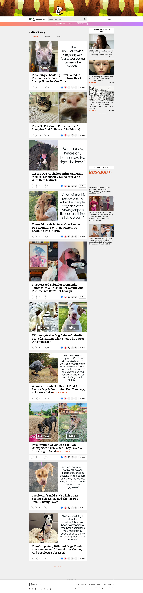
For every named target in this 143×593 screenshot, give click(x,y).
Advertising (91, 584)
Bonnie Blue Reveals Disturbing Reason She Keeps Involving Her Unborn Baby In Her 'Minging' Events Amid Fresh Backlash (101, 241)
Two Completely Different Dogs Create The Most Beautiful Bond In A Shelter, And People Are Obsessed (57, 549)
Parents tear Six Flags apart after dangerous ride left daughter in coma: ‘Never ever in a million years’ (101, 190)
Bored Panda (35, 584)
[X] (38, 589)
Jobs (104, 584)
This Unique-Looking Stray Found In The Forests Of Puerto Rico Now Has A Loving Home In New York (57, 78)
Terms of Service (109, 588)
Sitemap (74, 588)
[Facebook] (29, 589)
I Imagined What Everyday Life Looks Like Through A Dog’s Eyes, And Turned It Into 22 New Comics (101, 105)
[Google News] (50, 589)
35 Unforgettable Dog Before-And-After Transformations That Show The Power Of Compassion (58, 338)
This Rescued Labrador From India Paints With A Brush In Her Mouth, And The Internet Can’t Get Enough (58, 288)
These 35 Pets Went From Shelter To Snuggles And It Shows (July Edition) (56, 127)
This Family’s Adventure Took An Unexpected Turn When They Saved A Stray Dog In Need (57, 448)
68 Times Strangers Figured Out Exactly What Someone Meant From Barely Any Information (101, 53)
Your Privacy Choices (80, 584)
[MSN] (47, 589)
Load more (57, 567)
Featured (35, 36)
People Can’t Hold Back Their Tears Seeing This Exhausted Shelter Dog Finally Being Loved (55, 499)
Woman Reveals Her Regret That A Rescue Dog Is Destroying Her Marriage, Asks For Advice (58, 389)
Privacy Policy (99, 588)
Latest (58, 36)
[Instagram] (32, 589)
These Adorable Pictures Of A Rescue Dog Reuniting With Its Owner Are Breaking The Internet (56, 227)
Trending (47, 36)
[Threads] (44, 589)
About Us (99, 584)
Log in (110, 19)
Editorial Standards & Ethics (85, 588)
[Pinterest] (35, 589)
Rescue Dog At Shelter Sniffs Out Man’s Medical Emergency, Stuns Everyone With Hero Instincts (57, 177)
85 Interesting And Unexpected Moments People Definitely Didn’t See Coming (101, 78)
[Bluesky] (41, 589)
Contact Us (111, 584)
